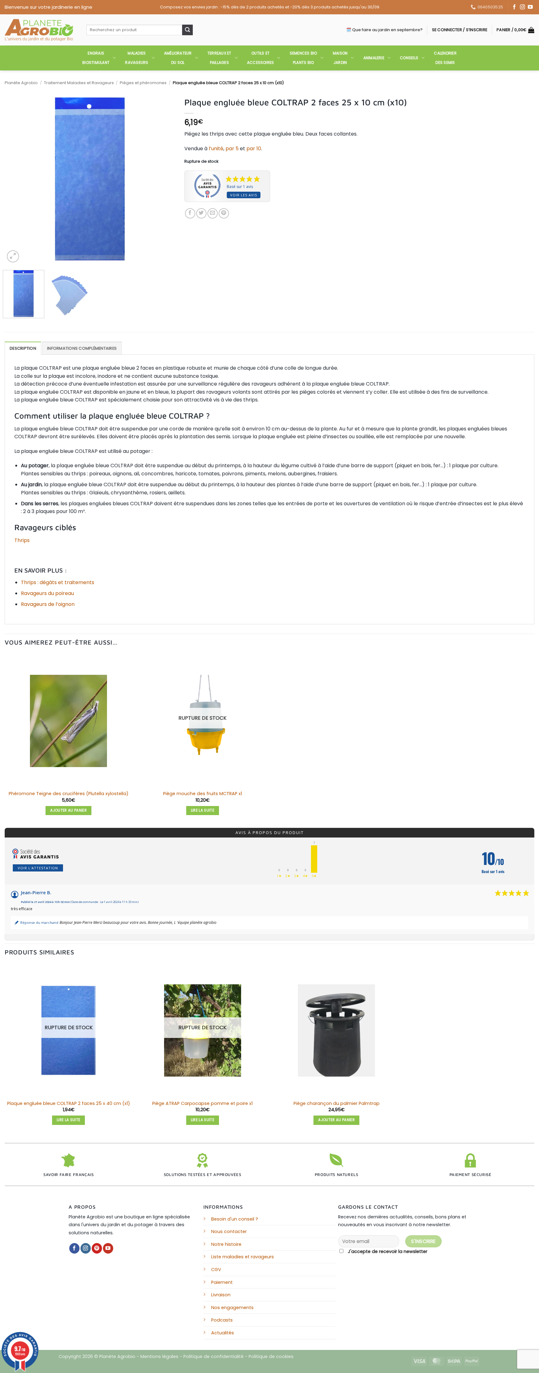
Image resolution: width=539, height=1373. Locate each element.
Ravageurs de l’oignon (48, 604)
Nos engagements (232, 1307)
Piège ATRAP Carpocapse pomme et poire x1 (202, 1104)
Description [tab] (23, 348)
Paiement (222, 1282)
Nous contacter (229, 1231)
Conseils (409, 57)
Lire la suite (203, 810)
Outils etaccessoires (260, 57)
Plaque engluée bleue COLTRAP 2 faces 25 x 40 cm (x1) (68, 1104)
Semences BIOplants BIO (303, 57)
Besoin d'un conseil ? (234, 1219)
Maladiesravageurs (136, 57)
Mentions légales (159, 1356)
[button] (459, 30)
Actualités (222, 1333)
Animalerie (373, 57)
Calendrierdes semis (445, 57)
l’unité (216, 148)
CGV (216, 1269)
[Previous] (16, 179)
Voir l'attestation (38, 868)
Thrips (22, 540)
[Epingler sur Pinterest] (224, 213)
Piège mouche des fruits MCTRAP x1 (202, 794)
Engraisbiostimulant (95, 57)
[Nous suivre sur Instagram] (522, 7)
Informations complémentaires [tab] (82, 348)
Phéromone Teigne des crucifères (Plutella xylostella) (69, 794)
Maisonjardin (340, 57)
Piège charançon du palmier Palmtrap (337, 1104)
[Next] (163, 179)
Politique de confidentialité (213, 1356)
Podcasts (222, 1320)
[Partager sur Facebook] (190, 213)
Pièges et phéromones (143, 82)
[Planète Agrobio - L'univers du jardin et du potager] (41, 30)
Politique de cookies (271, 1356)
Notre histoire (226, 1244)
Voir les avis (243, 195)
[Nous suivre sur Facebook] (514, 7)
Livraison (221, 1295)
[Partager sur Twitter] (201, 213)
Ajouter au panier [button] (68, 810)
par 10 (253, 148)
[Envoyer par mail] (212, 213)
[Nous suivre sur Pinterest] (97, 1248)
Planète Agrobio (21, 82)
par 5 (232, 148)
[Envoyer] (187, 30)
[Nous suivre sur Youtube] (530, 7)
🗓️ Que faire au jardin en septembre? (384, 30)
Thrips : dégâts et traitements (57, 582)
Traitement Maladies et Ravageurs (79, 82)
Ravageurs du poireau (47, 593)
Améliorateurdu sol (178, 57)
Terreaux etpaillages (219, 57)
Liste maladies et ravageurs (242, 1257)
